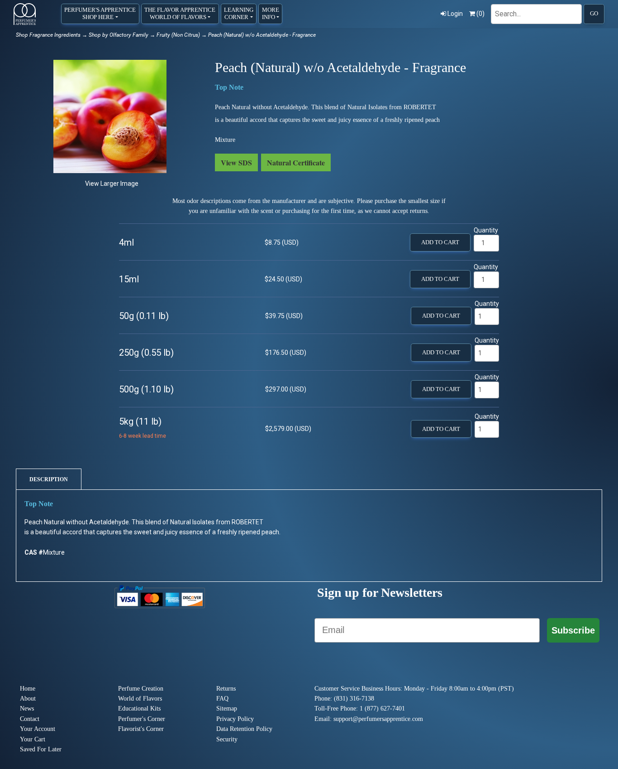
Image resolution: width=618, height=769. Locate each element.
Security (227, 739)
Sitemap (226, 708)
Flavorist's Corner (141, 728)
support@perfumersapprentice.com (378, 719)
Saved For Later (41, 749)
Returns (226, 688)
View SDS (236, 162)
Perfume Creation (140, 688)
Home (27, 688)
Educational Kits (139, 708)
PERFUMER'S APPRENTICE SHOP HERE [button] (100, 13)
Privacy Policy (235, 719)
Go (594, 13)
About (28, 698)
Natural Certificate (296, 162)
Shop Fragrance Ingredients (48, 35)
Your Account (37, 728)
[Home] (25, 14)
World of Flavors (140, 698)
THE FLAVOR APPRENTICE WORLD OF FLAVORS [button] (179, 13)
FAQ (222, 698)
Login (455, 13)
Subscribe (573, 630)
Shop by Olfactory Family (118, 35)
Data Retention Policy (244, 728)
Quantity (486, 230)
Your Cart (32, 739)
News (27, 708)
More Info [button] (270, 13)
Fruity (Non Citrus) (178, 35)
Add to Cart (440, 242)
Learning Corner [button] (238, 13)
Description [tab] (48, 479)
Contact (29, 719)
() (480, 13)
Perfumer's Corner (141, 719)
